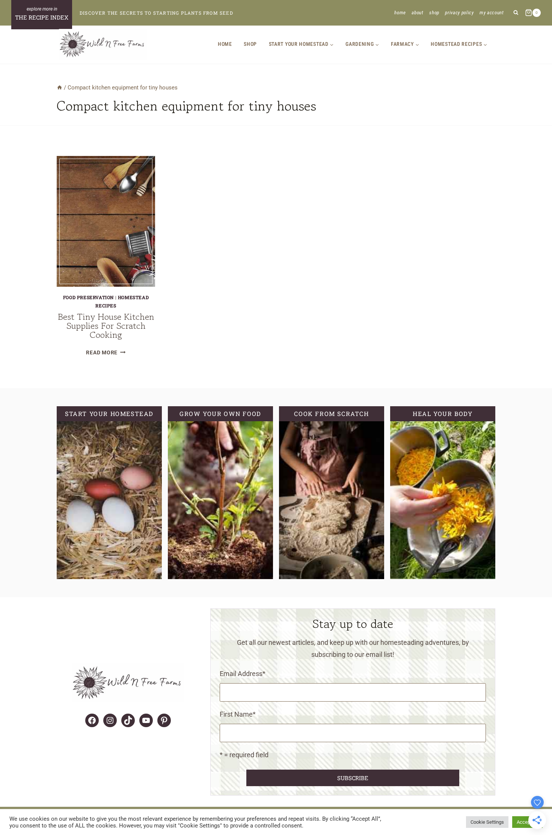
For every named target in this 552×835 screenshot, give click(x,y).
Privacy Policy (459, 12)
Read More (105, 352)
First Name (238, 714)
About (417, 12)
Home (400, 12)
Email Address (242, 674)
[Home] (59, 87)
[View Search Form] (515, 13)
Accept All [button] (527, 822)
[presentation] (106, 221)
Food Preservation (88, 297)
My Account (492, 12)
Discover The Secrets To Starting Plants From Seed (156, 13)
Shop (434, 12)
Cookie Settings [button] (487, 822)
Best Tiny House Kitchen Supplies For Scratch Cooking (106, 325)
